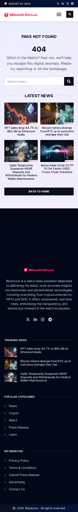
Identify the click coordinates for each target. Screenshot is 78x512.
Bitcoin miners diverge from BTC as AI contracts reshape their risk (57, 131)
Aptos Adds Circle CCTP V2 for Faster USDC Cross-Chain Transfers (57, 169)
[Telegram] (72, 3)
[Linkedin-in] (63, 3)
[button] (59, 14)
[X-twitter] (58, 3)
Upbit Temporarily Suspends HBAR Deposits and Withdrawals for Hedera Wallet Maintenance (21, 172)
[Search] (69, 81)
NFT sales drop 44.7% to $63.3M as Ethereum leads (21, 131)
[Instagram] (67, 3)
